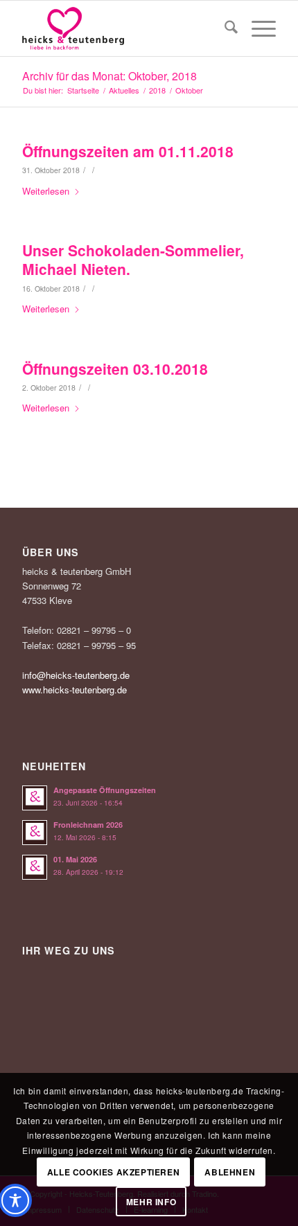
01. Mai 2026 (75, 859)
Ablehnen (229, 1172)
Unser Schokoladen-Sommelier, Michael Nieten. (133, 259)
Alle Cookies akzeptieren (113, 1172)
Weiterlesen (45, 190)
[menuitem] (224, 28)
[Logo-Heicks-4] (123, 28)
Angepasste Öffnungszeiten (104, 790)
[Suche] (224, 28)
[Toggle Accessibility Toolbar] (15, 1200)
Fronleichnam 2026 (88, 824)
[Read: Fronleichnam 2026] (34, 832)
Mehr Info (151, 1202)
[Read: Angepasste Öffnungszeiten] (34, 797)
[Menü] (257, 28)
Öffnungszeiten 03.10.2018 (115, 368)
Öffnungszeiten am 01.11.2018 (128, 151)
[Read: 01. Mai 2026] (34, 867)
